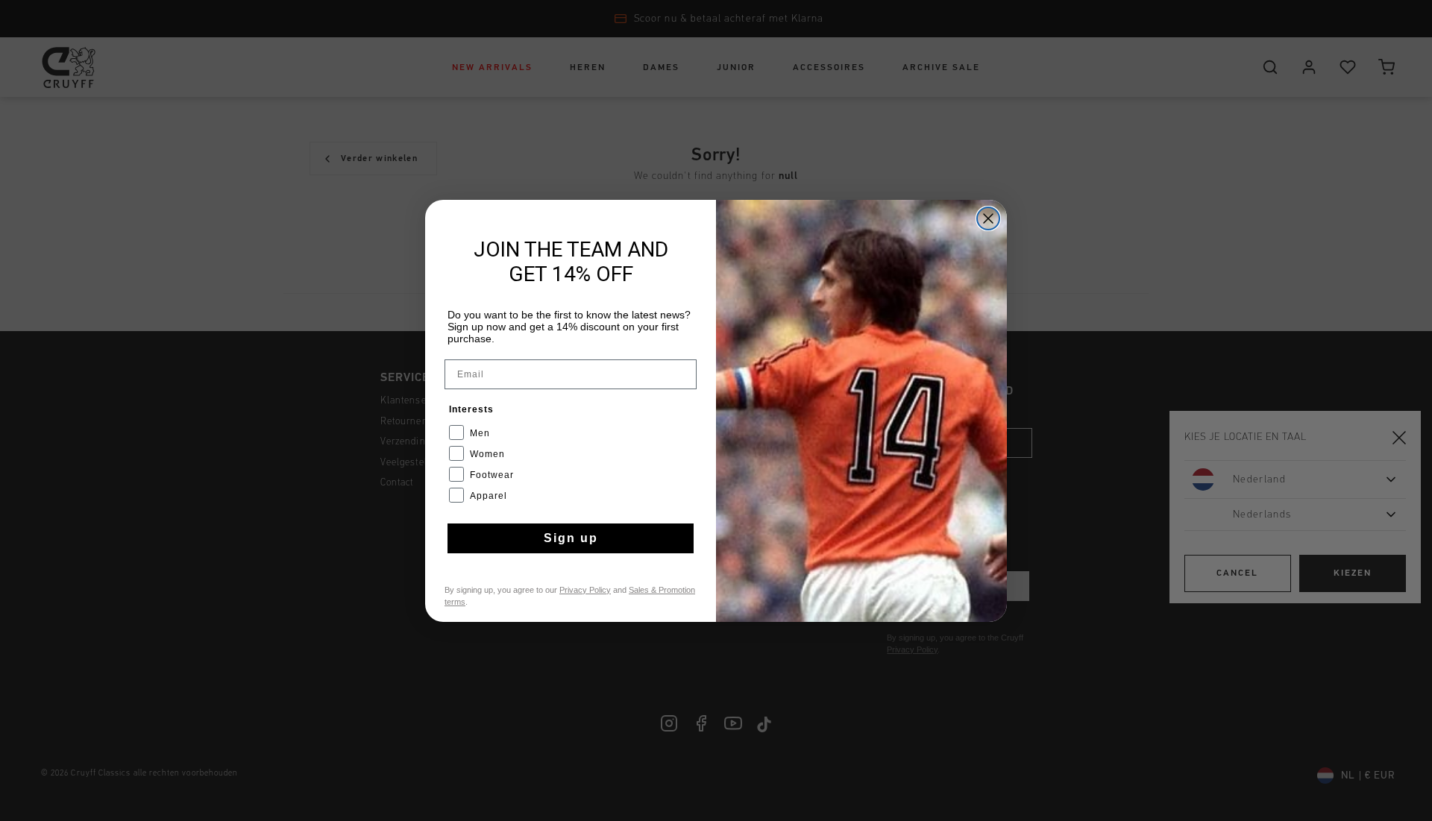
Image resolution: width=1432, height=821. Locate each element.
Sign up (571, 538)
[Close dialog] (988, 218)
